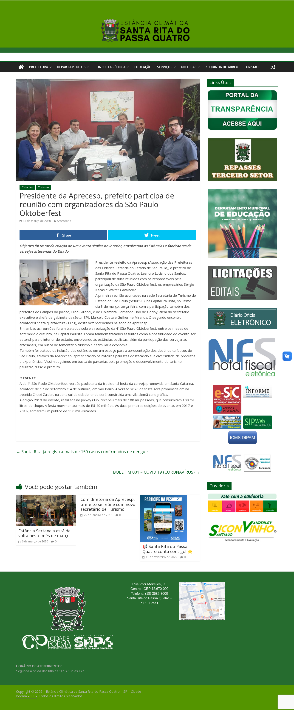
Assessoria (64, 221)
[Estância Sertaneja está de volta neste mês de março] (46, 497)
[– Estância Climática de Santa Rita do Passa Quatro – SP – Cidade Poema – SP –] (21, 67)
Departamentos (71, 67)
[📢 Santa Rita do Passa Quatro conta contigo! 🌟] (163, 497)
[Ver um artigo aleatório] (273, 67)
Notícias (188, 67)
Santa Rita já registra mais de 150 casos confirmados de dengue (82, 451)
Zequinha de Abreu (221, 67)
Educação (143, 67)
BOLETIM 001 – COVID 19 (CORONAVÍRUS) (156, 472)
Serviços (164, 67)
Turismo (251, 67)
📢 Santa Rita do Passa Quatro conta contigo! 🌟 (167, 549)
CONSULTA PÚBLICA (109, 67)
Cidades (27, 187)
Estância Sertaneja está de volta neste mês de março (44, 533)
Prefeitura (38, 67)
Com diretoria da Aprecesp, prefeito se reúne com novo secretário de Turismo (107, 504)
